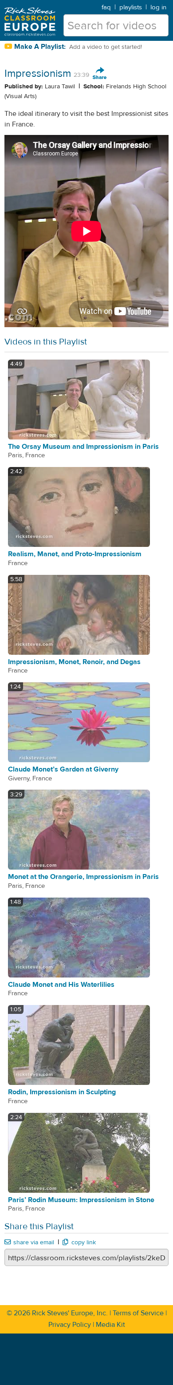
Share (100, 73)
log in (158, 7)
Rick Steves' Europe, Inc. (70, 1313)
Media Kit (110, 1324)
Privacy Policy (69, 1324)
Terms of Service (138, 1313)
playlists (130, 7)
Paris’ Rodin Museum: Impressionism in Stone (81, 1199)
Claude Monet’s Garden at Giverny (63, 769)
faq (106, 7)
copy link (83, 1242)
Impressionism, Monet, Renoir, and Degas (74, 661)
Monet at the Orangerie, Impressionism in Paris (83, 876)
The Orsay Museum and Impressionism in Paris (83, 446)
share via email (33, 1242)
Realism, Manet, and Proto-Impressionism (75, 554)
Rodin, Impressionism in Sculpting (62, 1092)
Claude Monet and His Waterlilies (61, 984)
